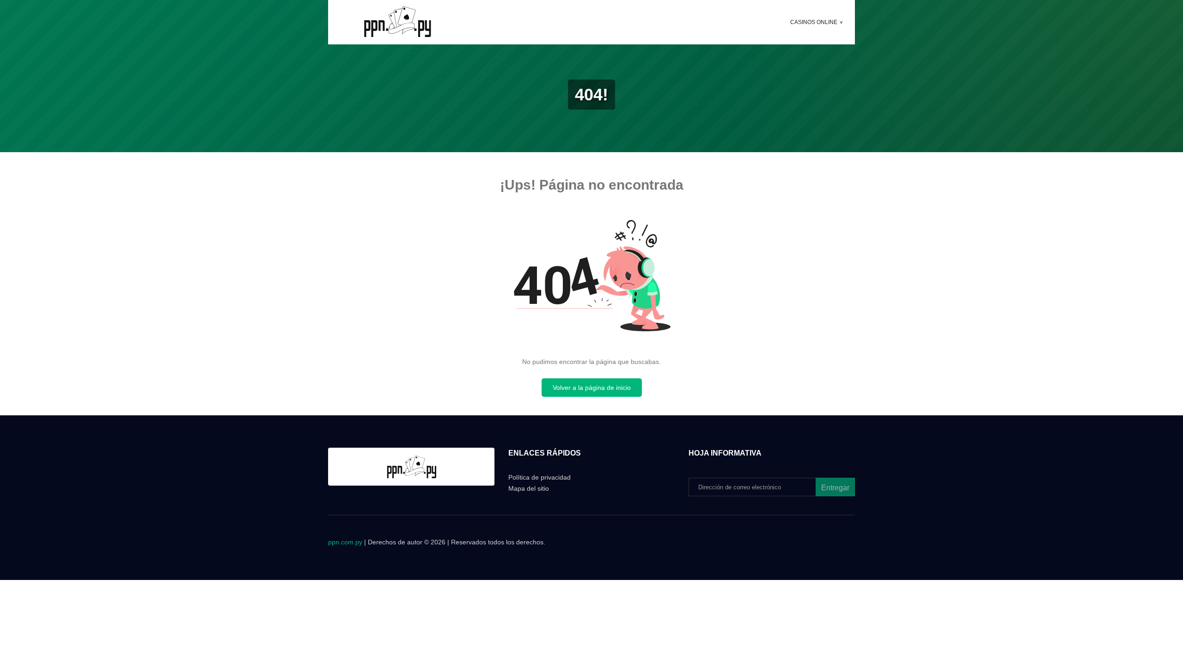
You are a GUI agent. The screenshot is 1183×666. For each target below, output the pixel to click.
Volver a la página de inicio (592, 387)
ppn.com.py (345, 542)
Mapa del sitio (528, 488)
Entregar (835, 488)
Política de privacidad (539, 477)
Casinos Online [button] (813, 22)
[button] (841, 22)
